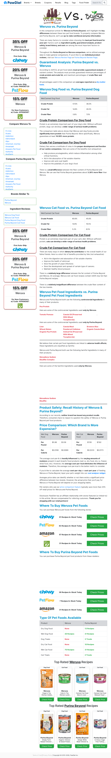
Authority (9, 152)
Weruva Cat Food (12, 218)
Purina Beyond (11, 200)
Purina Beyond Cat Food (15, 223)
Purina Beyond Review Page (85, 57)
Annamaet (10, 146)
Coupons (48, 3)
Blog (66, 3)
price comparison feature (70, 487)
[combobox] (96, 3)
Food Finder (84, 3)
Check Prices (97, 517)
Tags (74, 3)
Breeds (38, 3)
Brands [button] (27, 3)
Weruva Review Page (63, 57)
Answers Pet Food (13, 149)
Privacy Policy (47, 755)
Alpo (7, 141)
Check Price (47, 699)
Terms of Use (37, 755)
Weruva (8, 203)
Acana (8, 133)
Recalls (58, 3)
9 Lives (8, 131)
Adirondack (10, 139)
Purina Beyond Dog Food (15, 220)
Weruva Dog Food (12, 215)
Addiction (9, 136)
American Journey (13, 144)
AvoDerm (9, 154)
